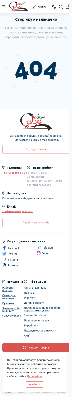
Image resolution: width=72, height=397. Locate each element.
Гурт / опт (30, 297)
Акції (27, 335)
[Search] (61, 7)
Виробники (31, 325)
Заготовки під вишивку (11, 309)
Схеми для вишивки (9, 297)
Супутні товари (11, 315)
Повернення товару (36, 320)
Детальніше (34, 376)
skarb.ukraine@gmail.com (17, 211)
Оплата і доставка (35, 287)
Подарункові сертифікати (40, 330)
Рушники (8, 303)
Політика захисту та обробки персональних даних (42, 309)
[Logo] (18, 7)
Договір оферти (34, 302)
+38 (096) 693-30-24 (14, 172)
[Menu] (4, 6)
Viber (45, 253)
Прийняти (34, 384)
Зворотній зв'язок (35, 315)
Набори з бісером (8, 289)
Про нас (29, 292)
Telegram (48, 247)
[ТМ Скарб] (36, 122)
